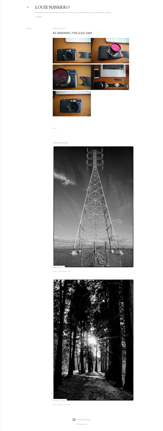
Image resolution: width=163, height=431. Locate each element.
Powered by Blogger (83, 419)
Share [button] (28, 28)
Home (39, 17)
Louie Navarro (52, 7)
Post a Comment (64, 271)
